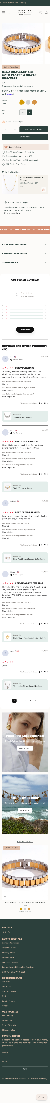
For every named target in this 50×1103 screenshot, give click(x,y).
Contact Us (6, 986)
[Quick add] (5, 897)
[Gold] (21, 909)
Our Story (6, 981)
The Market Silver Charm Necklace (27, 686)
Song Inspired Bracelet (22, 417)
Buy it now (25, 136)
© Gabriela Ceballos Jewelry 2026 (15, 1078)
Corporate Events (9, 947)
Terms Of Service (9, 1025)
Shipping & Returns (14, 253)
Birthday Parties (8, 952)
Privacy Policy (7, 1020)
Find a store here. (12, 213)
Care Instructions (14, 244)
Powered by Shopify (39, 1078)
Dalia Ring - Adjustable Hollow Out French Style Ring (29, 638)
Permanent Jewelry (10, 962)
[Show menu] (3, 12)
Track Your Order (9, 991)
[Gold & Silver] (29, 909)
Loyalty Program (9, 1001)
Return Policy (7, 1015)
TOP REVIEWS (10, 262)
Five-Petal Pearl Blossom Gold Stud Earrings (29, 559)
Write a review (25, 330)
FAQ (4, 996)
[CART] (46, 12)
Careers (5, 1006)
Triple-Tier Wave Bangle (23, 488)
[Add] (43, 189)
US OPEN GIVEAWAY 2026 (13, 972)
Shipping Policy (8, 1030)
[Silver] (25, 909)
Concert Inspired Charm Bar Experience (18, 967)
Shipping (6, 86)
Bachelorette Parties (10, 943)
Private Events (8, 957)
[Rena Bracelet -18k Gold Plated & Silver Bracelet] (25, 872)
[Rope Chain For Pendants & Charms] (10, 184)
